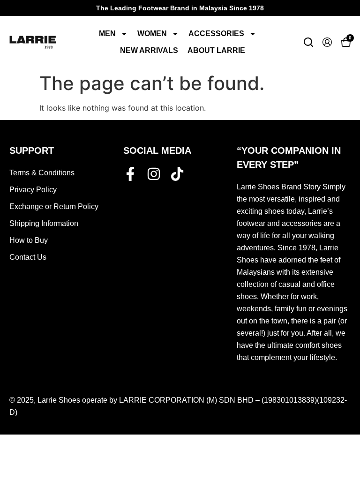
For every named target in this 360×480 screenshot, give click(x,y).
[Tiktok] (177, 174)
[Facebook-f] (130, 174)
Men (107, 34)
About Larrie (216, 50)
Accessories (216, 34)
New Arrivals (149, 50)
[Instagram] (154, 174)
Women (152, 34)
